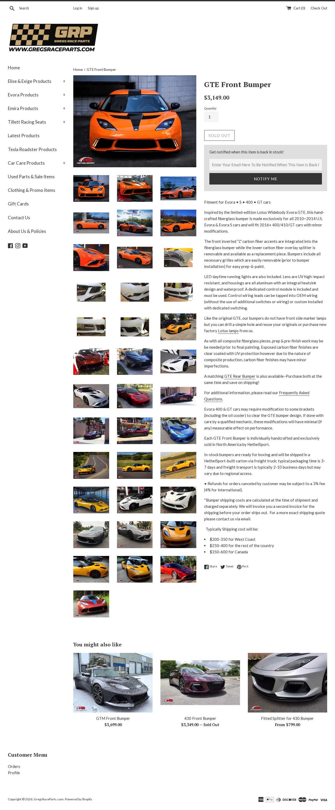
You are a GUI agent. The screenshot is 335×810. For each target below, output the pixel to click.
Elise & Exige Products (36, 81)
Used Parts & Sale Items (31, 176)
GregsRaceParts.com (49, 799)
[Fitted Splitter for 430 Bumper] (287, 682)
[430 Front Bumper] (200, 682)
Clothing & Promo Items (31, 190)
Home (14, 67)
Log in (77, 8)
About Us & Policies (27, 231)
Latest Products (24, 135)
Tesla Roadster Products (32, 149)
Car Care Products (36, 163)
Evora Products (36, 94)
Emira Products (36, 108)
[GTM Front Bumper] (113, 682)
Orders (14, 766)
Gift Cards (18, 203)
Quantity (210, 108)
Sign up (93, 8)
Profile (14, 772)
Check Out (319, 8)
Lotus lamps (228, 330)
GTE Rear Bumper (239, 376)
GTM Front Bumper (113, 718)
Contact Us (19, 217)
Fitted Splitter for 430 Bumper (287, 718)
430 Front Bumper (200, 718)
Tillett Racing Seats (36, 122)
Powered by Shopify (78, 799)
